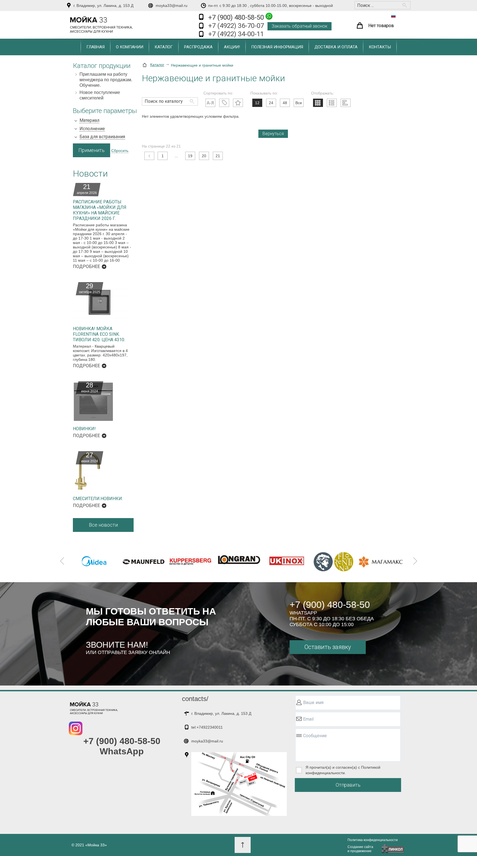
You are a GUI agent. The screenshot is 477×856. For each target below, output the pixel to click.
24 (271, 103)
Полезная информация (277, 46)
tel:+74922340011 (207, 727)
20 (204, 156)
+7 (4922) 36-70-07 (236, 26)
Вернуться (273, 133)
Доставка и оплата (335, 46)
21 (218, 156)
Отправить (348, 785)
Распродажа (198, 46)
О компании (129, 46)
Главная (95, 46)
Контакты (380, 46)
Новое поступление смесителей (100, 95)
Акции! (232, 46)
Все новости (103, 525)
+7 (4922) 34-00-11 (236, 34)
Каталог (164, 46)
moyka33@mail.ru (171, 5)
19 (190, 156)
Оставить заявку (327, 647)
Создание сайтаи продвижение (360, 849)
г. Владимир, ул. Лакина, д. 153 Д (103, 5)
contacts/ (195, 698)
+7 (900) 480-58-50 (237, 17)
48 (285, 103)
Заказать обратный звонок (299, 26)
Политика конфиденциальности (373, 840)
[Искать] (191, 99)
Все (298, 103)
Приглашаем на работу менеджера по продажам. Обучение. (106, 80)
